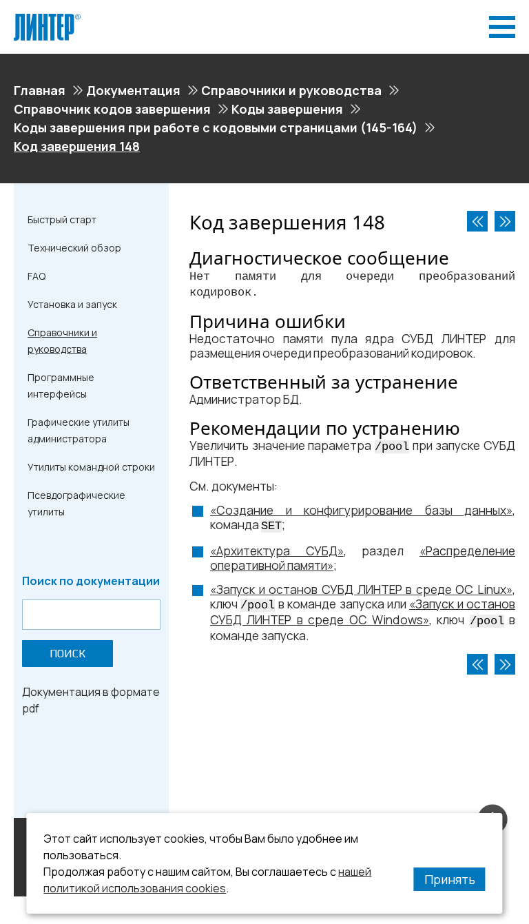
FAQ (36, 276)
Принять (449, 879)
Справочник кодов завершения (112, 109)
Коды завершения (287, 109)
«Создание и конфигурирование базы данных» (361, 510)
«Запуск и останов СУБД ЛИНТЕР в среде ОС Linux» (361, 589)
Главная (39, 90)
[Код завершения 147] (477, 221)
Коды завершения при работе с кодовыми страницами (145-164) (215, 127)
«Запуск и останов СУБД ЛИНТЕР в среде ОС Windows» (362, 612)
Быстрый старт (62, 219)
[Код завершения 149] (505, 221)
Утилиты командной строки (91, 466)
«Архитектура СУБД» (277, 551)
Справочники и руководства (291, 90)
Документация (133, 90)
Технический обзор (74, 247)
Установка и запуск (72, 304)
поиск (67, 653)
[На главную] (47, 19)
